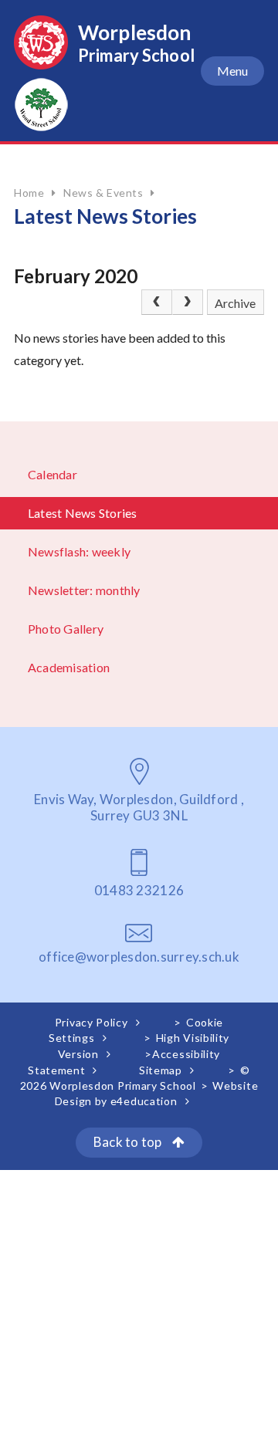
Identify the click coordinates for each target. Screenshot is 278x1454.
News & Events (103, 192)
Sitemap (160, 1070)
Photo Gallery (65, 628)
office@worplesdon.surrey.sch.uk (139, 956)
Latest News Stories (82, 513)
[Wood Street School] (41, 126)
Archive (235, 303)
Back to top (128, 1142)
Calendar (52, 474)
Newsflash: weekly (79, 551)
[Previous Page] (156, 302)
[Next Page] (187, 302)
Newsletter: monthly (84, 590)
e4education (144, 1100)
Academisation (69, 667)
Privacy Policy (91, 1022)
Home (29, 192)
